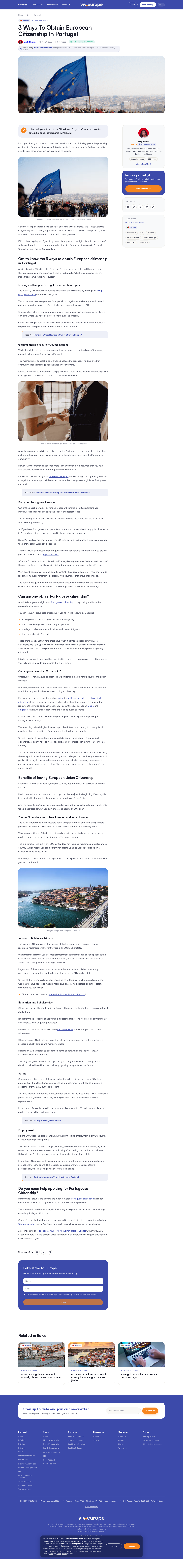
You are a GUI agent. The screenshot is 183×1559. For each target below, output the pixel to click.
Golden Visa (23, 1459)
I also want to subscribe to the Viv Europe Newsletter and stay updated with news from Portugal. (62, 1294)
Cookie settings (91, 1507)
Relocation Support (76, 1436)
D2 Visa (21, 1448)
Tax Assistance (24, 1489)
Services (36, 5)
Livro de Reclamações (152, 1444)
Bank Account (49, 1460)
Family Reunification (26, 1456)
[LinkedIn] (140, 206)
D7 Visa (21, 1440)
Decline (114, 1546)
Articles (96, 1436)
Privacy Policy (149, 1436)
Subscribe (150, 1410)
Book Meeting (147, 5)
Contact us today (26, 1224)
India (60, 698)
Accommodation (25, 1485)
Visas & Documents (76, 1440)
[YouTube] (146, 206)
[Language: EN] (161, 4)
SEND (63, 1302)
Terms (51, 1554)
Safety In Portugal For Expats (47, 1120)
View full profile (142, 164)
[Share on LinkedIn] (43, 1252)
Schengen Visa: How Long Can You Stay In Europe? (58, 335)
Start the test (142, 188)
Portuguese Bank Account (25, 1476)
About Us (66, 5)
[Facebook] (127, 206)
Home (20, 15)
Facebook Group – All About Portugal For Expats (62, 1230)
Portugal (22, 1432)
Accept (132, 1546)
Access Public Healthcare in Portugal (67, 994)
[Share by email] (49, 1252)
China (91, 706)
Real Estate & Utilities (77, 1444)
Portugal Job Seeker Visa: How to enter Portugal (56, 1177)
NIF (19, 1471)
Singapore (23, 709)
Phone (120, 1444)
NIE (44, 1456)
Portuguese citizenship (62, 602)
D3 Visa (21, 1452)
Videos (96, 1440)
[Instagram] (134, 206)
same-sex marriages (58, 476)
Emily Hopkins (30, 42)
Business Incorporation (27, 1467)
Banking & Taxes (75, 1448)
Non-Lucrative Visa (51, 1440)
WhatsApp (122, 1448)
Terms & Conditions (151, 1440)
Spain (46, 1432)
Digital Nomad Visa (51, 1444)
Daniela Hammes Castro (43, 48)
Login (132, 5)
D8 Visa (21, 1444)
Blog (28, 15)
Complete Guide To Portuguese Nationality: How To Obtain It (62, 492)
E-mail (120, 1440)
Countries (22, 5)
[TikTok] (152, 206)
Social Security (24, 1481)
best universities (65, 1029)
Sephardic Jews (51, 554)
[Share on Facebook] (37, 1252)
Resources (51, 5)
